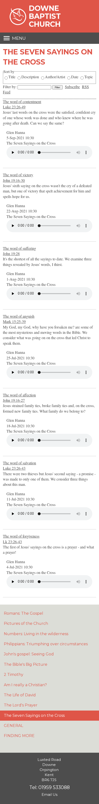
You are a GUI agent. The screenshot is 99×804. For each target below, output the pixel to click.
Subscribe (72, 86)
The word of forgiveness (21, 536)
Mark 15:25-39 (14, 321)
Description (30, 76)
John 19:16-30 (14, 180)
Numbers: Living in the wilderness (36, 634)
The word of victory (18, 174)
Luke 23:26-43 (14, 468)
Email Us (49, 794)
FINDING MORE (19, 735)
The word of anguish (18, 316)
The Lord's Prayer (20, 705)
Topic (88, 76)
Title (11, 76)
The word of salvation (19, 462)
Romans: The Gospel (23, 613)
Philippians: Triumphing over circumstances (46, 644)
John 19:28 (11, 253)
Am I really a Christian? (25, 685)
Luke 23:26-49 (14, 106)
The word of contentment (22, 101)
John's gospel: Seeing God (29, 654)
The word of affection (19, 394)
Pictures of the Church (26, 623)
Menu (19, 38)
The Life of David (20, 695)
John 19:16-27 (14, 400)
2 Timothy (13, 674)
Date (74, 76)
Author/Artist (55, 76)
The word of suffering (19, 248)
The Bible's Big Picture (25, 664)
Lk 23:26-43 (12, 541)
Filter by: (10, 86)
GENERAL (13, 725)
